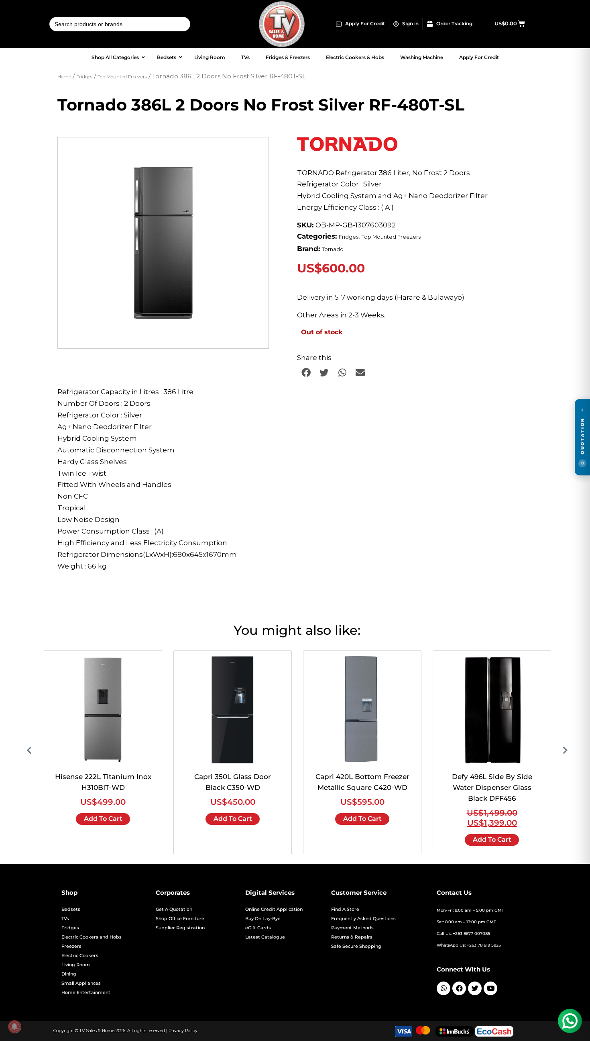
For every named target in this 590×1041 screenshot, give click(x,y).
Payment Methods (352, 928)
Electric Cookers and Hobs (91, 937)
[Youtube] (490, 988)
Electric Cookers (79, 955)
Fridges (84, 77)
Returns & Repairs (351, 937)
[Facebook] (459, 988)
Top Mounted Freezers (122, 77)
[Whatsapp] (443, 988)
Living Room (75, 964)
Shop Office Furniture (180, 918)
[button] (255, 151)
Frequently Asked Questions (363, 918)
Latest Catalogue (265, 937)
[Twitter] (475, 988)
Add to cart (103, 818)
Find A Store (345, 909)
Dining (68, 974)
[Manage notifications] (14, 1026)
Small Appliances (81, 983)
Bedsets (70, 909)
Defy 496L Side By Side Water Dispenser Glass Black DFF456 (492, 787)
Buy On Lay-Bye (263, 918)
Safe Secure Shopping (356, 946)
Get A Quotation (174, 909)
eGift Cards (258, 928)
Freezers (71, 946)
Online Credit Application (274, 909)
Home (64, 77)
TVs (65, 918)
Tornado (333, 249)
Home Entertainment (85, 992)
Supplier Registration (180, 928)
